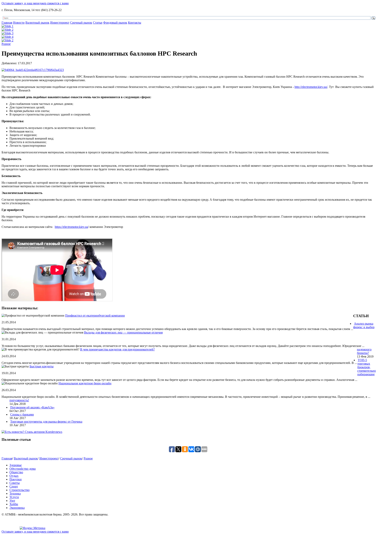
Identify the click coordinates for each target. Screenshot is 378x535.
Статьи (97, 22)
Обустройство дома (22, 468)
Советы (14, 483)
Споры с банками (22, 414)
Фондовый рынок (115, 22)
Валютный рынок (37, 22)
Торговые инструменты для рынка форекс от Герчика (46, 421)
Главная (7, 22)
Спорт (13, 486)
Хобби (13, 504)
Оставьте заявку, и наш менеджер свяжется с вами (35, 3)
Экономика (17, 507)
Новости (19, 22)
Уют (12, 500)
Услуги (14, 497)
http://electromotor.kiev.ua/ (311, 87)
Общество (16, 472)
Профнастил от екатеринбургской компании (95, 315)
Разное (6, 44)
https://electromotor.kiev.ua (71, 226)
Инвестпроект (59, 22)
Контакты (134, 22)
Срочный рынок (81, 22)
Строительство (19, 490)
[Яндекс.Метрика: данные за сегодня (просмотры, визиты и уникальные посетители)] (32, 528)
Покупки (15, 479)
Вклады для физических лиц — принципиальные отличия (123, 332)
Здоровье (15, 465)
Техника (15, 493)
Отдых (14, 475)
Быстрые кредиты (42, 366)
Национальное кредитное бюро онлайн (84, 383)
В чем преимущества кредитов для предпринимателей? (117, 349)
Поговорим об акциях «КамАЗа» (32, 407)
